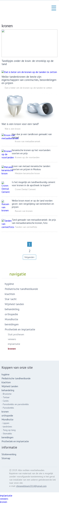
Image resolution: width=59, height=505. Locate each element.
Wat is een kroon (12, 128)
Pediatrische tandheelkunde (21, 289)
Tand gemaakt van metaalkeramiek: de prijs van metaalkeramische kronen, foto (34, 221)
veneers (12, 339)
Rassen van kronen (24, 211)
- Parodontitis (8, 407)
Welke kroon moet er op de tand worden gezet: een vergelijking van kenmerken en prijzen (33, 203)
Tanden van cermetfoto (26, 227)
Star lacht (11, 299)
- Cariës (5, 400)
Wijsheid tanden (14, 304)
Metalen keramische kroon (27, 173)
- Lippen (5, 423)
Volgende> (29, 257)
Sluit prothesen (16, 334)
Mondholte (11, 319)
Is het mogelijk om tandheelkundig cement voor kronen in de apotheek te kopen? (33, 184)
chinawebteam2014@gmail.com (31, 486)
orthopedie (11, 314)
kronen (12, 348)
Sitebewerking (9, 454)
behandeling (12, 309)
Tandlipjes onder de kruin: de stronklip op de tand (27, 62)
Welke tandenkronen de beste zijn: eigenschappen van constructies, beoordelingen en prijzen (29, 80)
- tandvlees (7, 426)
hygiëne (9, 284)
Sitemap (6, 458)
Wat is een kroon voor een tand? (20, 124)
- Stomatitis (7, 433)
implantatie (14, 343)
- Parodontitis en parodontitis (15, 404)
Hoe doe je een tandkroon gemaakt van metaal (32, 136)
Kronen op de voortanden (27, 157)
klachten (10, 294)
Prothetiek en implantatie (20, 329)
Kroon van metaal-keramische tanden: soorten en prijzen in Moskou (31, 168)
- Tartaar (6, 397)
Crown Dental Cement (25, 189)
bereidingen (12, 324)
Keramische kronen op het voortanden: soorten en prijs (31, 152)
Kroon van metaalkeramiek (27, 141)
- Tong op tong (9, 430)
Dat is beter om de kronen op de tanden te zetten (28, 87)
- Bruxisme (6, 393)
